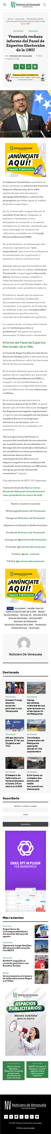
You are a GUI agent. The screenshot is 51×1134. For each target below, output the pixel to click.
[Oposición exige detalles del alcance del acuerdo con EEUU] (41, 946)
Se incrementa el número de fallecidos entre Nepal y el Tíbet (17, 978)
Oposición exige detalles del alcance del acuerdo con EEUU (17, 948)
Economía (7, 926)
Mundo (41, 612)
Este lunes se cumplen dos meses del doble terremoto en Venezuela (35, 782)
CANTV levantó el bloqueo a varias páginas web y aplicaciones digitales (37, 1071)
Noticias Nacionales (18, 618)
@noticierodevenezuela (32, 539)
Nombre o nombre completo (25, 806)
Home (10, 19)
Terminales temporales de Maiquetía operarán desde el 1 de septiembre (35, 744)
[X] (22, 66)
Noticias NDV (36, 618)
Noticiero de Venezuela (21, 56)
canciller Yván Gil (35, 608)
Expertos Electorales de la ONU (21, 612)
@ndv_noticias (30, 553)
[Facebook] (16, 66)
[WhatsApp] (28, 66)
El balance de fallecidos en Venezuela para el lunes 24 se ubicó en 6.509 (14, 781)
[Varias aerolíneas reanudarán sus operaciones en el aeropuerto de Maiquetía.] (36, 688)
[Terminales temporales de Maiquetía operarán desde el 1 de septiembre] (36, 725)
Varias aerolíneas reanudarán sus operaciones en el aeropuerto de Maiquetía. (36, 707)
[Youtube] (37, 1117)
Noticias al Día (40, 615)
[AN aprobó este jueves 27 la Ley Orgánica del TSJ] (14, 725)
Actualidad (20, 608)
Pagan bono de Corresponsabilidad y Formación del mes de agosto (15, 933)
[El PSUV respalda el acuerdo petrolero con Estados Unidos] (41, 962)
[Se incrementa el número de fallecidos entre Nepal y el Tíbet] (41, 977)
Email (25, 814)
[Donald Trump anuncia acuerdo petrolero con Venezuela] (14, 688)
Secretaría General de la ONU (19, 625)
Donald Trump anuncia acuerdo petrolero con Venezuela (13, 706)
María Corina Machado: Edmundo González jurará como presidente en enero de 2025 (24, 491)
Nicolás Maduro (11, 615)
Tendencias (40, 625)
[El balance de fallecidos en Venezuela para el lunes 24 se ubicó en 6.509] (14, 763)
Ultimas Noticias (19, 628)
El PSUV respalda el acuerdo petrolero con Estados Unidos (16, 963)
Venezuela (33, 31)
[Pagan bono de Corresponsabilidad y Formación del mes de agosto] (41, 931)
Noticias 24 (25, 615)
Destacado (20, 19)
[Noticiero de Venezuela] (25, 643)
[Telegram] (35, 66)
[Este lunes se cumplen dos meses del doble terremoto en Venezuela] (36, 763)
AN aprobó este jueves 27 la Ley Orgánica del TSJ (14, 741)
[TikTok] (21, 1117)
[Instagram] (11, 1117)
